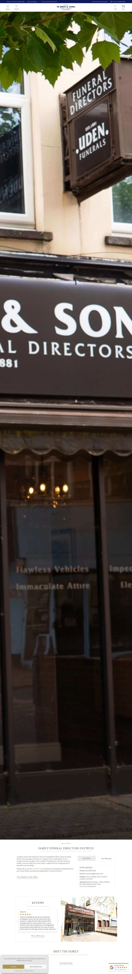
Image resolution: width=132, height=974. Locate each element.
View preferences (35, 967)
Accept (13, 967)
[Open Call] (118, 9)
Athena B (23, 912)
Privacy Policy (28, 970)
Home (63, 843)
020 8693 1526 (37, 869)
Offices (68, 843)
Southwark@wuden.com (91, 874)
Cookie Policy (19, 970)
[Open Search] (20, 9)
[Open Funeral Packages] (38, 2)
